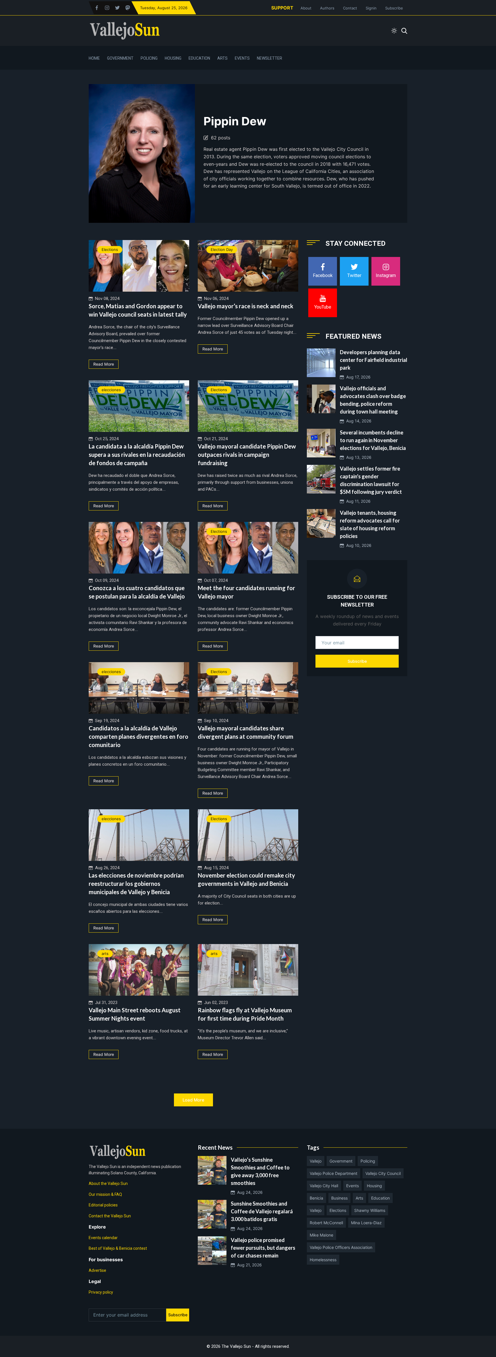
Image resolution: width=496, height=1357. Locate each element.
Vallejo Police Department (333, 1173)
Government (120, 58)
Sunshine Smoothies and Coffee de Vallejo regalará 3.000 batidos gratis (262, 1211)
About (306, 8)
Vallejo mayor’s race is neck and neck (245, 306)
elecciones (111, 389)
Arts (222, 58)
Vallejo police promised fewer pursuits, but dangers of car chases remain (263, 1248)
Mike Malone (321, 1235)
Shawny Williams (369, 1210)
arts (105, 953)
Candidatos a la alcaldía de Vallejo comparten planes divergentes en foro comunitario (138, 736)
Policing (149, 58)
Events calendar (103, 1237)
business (339, 1198)
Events (242, 58)
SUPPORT (282, 8)
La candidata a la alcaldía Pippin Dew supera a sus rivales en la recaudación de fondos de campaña (137, 454)
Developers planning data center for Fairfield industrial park (373, 360)
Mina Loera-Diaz (366, 1222)
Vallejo (315, 1161)
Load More (193, 1100)
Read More (103, 364)
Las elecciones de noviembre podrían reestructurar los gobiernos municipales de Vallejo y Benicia (136, 883)
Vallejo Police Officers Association (341, 1247)
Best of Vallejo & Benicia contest (118, 1248)
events (352, 1185)
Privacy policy (101, 1292)
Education (199, 58)
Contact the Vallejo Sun (110, 1216)
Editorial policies (103, 1205)
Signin (371, 8)
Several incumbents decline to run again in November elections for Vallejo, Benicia (373, 440)
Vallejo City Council (383, 1173)
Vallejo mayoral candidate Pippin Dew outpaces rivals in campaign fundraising (247, 454)
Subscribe (394, 8)
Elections (110, 249)
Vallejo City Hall (324, 1185)
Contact (350, 8)
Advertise (97, 1270)
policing (368, 1161)
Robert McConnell (326, 1222)
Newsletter (269, 58)
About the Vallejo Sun (108, 1183)
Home (94, 58)
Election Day (222, 249)
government (341, 1161)
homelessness (323, 1259)
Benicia (316, 1198)
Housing (173, 58)
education (380, 1198)
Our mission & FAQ (105, 1194)
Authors (327, 8)
